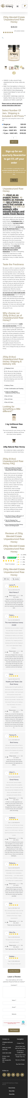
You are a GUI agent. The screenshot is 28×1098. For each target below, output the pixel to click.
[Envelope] (22, 1075)
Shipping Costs (9, 368)
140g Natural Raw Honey (14, 447)
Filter (6, 579)
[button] (17, 6)
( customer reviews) (19, 31)
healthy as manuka (13, 199)
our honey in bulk (18, 223)
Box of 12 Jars (9, 402)
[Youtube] (13, 1075)
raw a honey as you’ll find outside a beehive (13, 204)
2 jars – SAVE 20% (10, 127)
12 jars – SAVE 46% (10, 133)
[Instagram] (18, 1075)
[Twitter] (9, 1075)
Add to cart (14, 141)
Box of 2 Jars (9, 396)
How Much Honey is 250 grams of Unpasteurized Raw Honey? (14, 516)
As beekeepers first (16, 221)
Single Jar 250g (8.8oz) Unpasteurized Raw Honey (12, 392)
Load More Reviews (14, 971)
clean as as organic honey (11, 196)
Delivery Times (9, 385)
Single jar (6, 124)
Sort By (16, 579)
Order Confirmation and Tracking (14, 388)
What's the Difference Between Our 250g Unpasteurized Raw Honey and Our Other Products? (14, 469)
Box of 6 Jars (9, 399)
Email (14, 1007)
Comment (14, 985)
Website (14, 1014)
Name (14, 1000)
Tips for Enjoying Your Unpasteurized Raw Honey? (13, 521)
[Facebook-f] (4, 1075)
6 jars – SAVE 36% (10, 130)
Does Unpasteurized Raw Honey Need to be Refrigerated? (14, 525)
